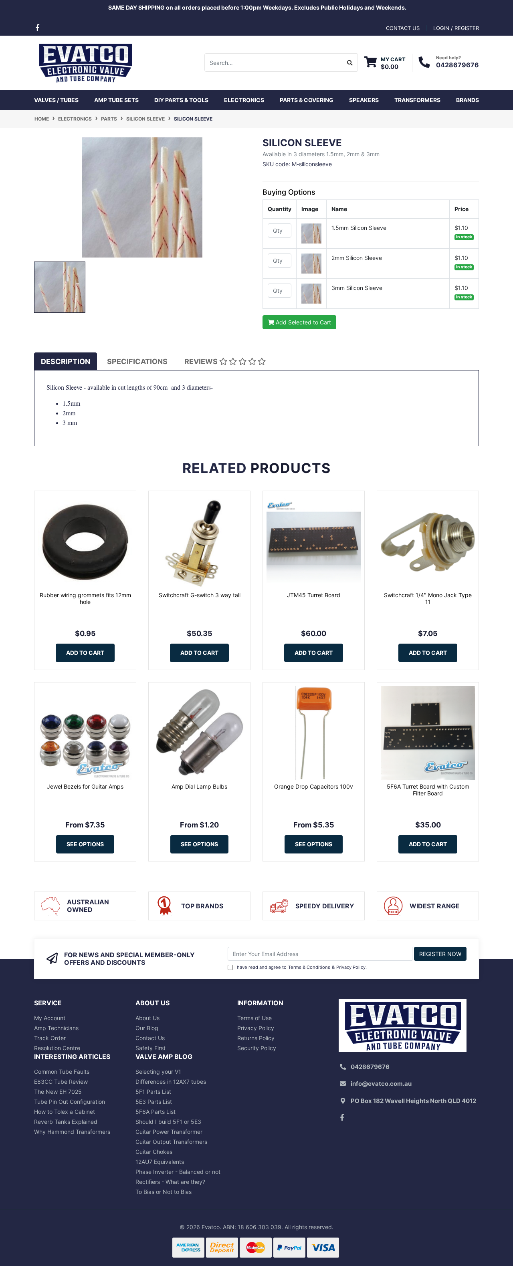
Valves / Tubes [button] (56, 100)
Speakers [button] (364, 100)
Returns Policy (256, 1038)
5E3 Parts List (153, 1101)
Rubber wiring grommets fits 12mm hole (85, 598)
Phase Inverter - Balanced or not (177, 1171)
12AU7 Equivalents (159, 1161)
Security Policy (256, 1048)
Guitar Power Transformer (168, 1131)
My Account (49, 1017)
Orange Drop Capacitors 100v (313, 786)
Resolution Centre (57, 1048)
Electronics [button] (244, 100)
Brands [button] (467, 100)
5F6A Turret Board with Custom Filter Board (428, 790)
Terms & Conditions (309, 967)
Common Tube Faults (61, 1071)
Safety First (150, 1048)
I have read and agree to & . (300, 967)
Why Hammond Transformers (72, 1131)
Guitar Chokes (153, 1151)
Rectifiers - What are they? (170, 1181)
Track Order (50, 1038)
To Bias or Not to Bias (163, 1191)
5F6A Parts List (155, 1111)
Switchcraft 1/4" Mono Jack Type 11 (428, 598)
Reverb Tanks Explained (65, 1121)
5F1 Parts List (153, 1091)
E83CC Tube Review (61, 1081)
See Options (85, 844)
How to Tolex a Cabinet (64, 1111)
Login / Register (456, 28)
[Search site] (350, 62)
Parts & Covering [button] (306, 100)
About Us (147, 1017)
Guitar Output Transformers (171, 1141)
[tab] (65, 361)
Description (65, 361)
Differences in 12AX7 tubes (170, 1081)
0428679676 (457, 65)
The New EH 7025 (58, 1091)
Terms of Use (254, 1017)
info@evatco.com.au (381, 1083)
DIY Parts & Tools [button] (181, 100)
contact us (403, 28)
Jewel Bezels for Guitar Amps (85, 786)
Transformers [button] (417, 100)
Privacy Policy (351, 967)
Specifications (137, 361)
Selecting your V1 (158, 1071)
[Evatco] (85, 61)
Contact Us (150, 1038)
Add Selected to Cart (302, 322)
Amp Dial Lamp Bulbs (199, 786)
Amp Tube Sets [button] (116, 100)
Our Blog (146, 1027)
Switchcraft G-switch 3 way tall (199, 595)
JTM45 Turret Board (313, 595)
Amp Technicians (56, 1027)
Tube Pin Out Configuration (69, 1101)
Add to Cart (85, 652)
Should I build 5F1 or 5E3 (168, 1121)
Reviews (201, 361)
